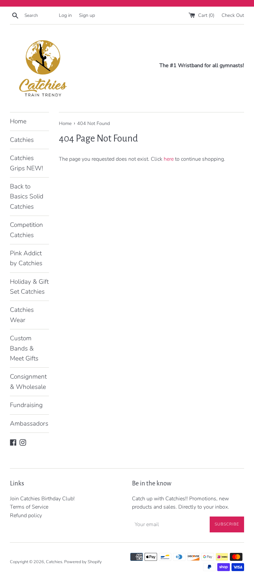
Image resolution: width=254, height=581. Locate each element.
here (169, 159)
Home (18, 121)
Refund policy (26, 515)
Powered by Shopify (83, 562)
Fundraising (26, 405)
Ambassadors (29, 423)
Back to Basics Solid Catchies (26, 196)
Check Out (233, 15)
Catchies (22, 140)
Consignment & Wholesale (28, 381)
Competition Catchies (26, 230)
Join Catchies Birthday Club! (42, 498)
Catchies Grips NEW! (26, 163)
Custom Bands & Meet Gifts (24, 348)
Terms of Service (29, 507)
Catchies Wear (22, 315)
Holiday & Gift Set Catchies (29, 286)
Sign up (87, 15)
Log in (65, 15)
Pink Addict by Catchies (26, 258)
